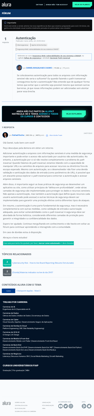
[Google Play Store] (84, 406)
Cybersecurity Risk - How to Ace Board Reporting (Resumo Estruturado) (43, 263)
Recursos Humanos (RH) (20, 356)
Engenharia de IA (9, 309)
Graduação (7, 370)
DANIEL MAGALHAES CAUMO (39, 67)
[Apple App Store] (89, 406)
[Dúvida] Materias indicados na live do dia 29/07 (32, 272)
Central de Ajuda (21, 405)
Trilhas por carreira (15, 302)
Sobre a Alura (20, 402)
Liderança (6, 356)
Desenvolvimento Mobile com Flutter (17, 341)
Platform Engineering (10, 328)
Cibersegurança (22, 45)
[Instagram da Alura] (71, 406)
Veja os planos (82, 4)
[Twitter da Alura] (65, 406)
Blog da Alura (20, 408)
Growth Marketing (56, 356)
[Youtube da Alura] (60, 406)
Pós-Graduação (48, 405)
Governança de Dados (40, 316)
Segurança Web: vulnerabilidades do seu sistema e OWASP (38, 49)
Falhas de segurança (32, 58)
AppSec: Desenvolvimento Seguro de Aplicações (34, 322)
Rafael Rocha (18, 135)
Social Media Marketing (40, 356)
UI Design (6, 335)
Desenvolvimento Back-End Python (67, 347)
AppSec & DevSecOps (39, 45)
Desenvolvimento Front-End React (45, 341)
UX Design (15, 335)
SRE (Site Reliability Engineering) (32, 328)
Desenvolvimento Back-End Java (15, 350)
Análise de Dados (24, 316)
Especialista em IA (23, 309)
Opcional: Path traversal (60, 58)
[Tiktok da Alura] (76, 406)
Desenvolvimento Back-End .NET (40, 347)
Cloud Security (8, 322)
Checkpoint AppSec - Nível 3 (28, 291)
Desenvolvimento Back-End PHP (15, 347)
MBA (27, 370)
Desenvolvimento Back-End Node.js (42, 350)
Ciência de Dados (9, 316)
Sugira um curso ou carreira (25, 411)
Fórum (6, 13)
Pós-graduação (18, 370)
